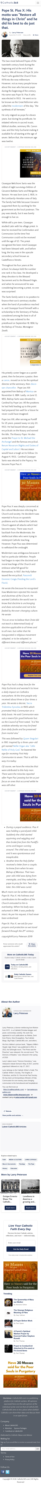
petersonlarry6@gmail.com (26, 1097)
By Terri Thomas (19, 1341)
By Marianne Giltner (20, 1305)
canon (6, 380)
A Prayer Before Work (23, 1321)
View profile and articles (12, 1115)
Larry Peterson (17, 33)
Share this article (32, 945)
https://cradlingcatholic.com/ (13, 1089)
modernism (17, 106)
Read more (10, 1208)
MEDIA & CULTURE (15, 1159)
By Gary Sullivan (19, 1315)
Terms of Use (9, 1457)
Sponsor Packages (20, 1428)
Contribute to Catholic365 (14, 1431)
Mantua (29, 391)
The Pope (31, 1164)
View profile (27, 35)
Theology (22, 1164)
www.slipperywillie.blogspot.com (16, 1095)
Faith (4, 1159)
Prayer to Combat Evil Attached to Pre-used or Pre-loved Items (24, 1348)
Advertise (8, 1428)
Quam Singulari (30, 738)
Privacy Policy (9, 1460)
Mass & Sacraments (9, 1164)
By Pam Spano (19, 1323)
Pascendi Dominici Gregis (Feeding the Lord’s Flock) (19, 579)
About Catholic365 (11, 1425)
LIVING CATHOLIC (31, 1159)
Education (14, 1168)
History (5, 1168)
